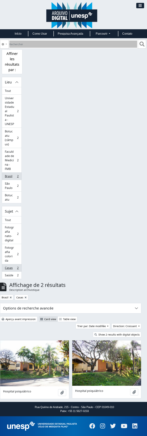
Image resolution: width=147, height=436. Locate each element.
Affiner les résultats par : (12, 61)
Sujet (9, 211)
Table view (69, 319)
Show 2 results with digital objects (119, 334)
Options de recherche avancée (28, 308)
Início (18, 33)
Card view (50, 319)
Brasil (12, 177)
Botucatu (12, 197)
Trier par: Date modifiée (91, 326)
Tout (8, 91)
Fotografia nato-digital (12, 233)
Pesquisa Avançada (70, 33)
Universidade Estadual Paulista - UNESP (12, 111)
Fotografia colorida (12, 254)
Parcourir (102, 33)
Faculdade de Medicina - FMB (12, 160)
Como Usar (39, 33)
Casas (12, 269)
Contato (127, 33)
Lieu (8, 82)
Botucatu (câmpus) (12, 137)
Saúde (12, 276)
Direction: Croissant (125, 326)
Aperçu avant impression (20, 319)
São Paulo (12, 186)
